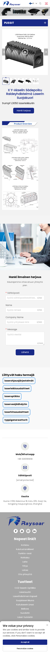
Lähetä (25, 352)
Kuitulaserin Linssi (25, 604)
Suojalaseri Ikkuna (25, 600)
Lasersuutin (25, 592)
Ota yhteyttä (25, 574)
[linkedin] (34, 531)
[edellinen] (4, 52)
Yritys (25, 565)
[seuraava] (46, 52)
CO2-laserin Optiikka (25, 587)
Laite (25, 561)
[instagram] (28, 531)
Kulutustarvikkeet (27, 13)
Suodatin (25, 612)
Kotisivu (12, 13)
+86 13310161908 (25, 459)
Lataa (25, 570)
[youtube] (22, 531)
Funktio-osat (25, 553)
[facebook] (16, 531)
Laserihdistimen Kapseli (25, 596)
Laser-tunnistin (25, 617)
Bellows (25, 608)
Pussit (42, 13)
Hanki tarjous (24, 110)
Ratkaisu (25, 557)
